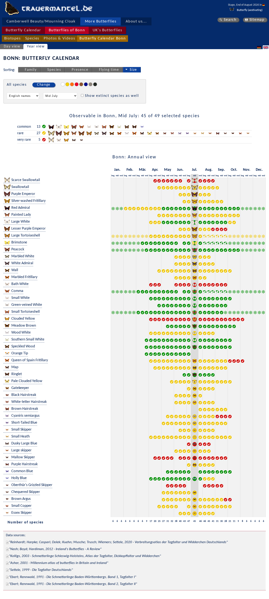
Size (133, 70)
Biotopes (12, 39)
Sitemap (256, 20)
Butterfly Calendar (23, 30)
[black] (95, 84)
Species (32, 39)
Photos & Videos (59, 39)
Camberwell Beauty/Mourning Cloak (41, 22)
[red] (77, 84)
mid (117, 176)
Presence (80, 70)
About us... (136, 22)
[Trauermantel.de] (11, 8)
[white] (63, 84)
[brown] (81, 84)
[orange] (72, 84)
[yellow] (67, 84)
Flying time (109, 70)
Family (31, 70)
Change (43, 85)
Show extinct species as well (112, 96)
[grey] (90, 84)
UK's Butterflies (107, 30)
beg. (113, 176)
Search (230, 20)
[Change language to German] (259, 47)
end (121, 176)
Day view (12, 46)
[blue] (86, 84)
